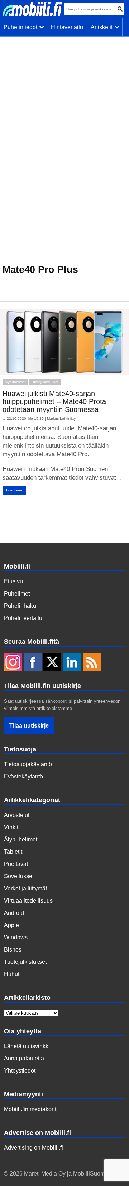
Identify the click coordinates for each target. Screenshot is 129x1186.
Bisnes (13, 950)
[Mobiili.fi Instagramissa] (13, 663)
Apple (11, 925)
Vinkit (11, 827)
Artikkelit (103, 27)
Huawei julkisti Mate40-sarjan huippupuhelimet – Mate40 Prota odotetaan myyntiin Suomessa (54, 401)
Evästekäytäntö (23, 776)
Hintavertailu (67, 27)
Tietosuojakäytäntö (28, 764)
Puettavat (16, 864)
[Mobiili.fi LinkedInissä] (72, 663)
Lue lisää (14, 490)
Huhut (11, 974)
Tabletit (13, 852)
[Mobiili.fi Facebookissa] (33, 663)
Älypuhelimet (15, 382)
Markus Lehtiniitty (61, 419)
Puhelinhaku (20, 606)
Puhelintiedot (22, 27)
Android (14, 913)
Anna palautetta (24, 1058)
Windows (16, 937)
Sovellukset (19, 876)
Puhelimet (17, 593)
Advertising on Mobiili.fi (33, 1148)
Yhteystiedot (19, 1071)
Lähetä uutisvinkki (27, 1046)
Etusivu (13, 581)
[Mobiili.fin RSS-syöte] (92, 663)
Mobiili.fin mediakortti (31, 1109)
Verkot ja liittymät (25, 888)
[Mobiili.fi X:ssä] (52, 663)
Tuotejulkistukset (44, 382)
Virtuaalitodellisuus (28, 901)
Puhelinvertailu (23, 618)
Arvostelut (16, 815)
